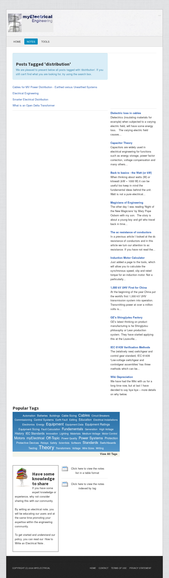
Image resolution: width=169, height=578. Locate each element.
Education (85, 420)
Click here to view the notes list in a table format (87, 470)
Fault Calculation (50, 429)
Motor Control (109, 433)
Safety (53, 442)
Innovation (52, 433)
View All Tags (108, 454)
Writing (100, 448)
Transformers (63, 448)
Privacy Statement (140, 568)
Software (76, 442)
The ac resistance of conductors (130, 232)
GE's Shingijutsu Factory (126, 317)
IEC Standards (35, 433)
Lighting (64, 433)
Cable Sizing (69, 415)
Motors (19, 438)
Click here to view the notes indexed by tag (87, 486)
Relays (44, 442)
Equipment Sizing (29, 429)
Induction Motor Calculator (127, 258)
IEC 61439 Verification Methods (130, 347)
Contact (103, 568)
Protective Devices (27, 443)
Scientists (64, 442)
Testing (32, 448)
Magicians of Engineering (126, 202)
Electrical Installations (105, 419)
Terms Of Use (119, 568)
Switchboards (108, 443)
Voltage (76, 448)
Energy (40, 424)
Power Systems (91, 438)
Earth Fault (61, 419)
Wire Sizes (88, 448)
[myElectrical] (30, 22)
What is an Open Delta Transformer (34, 105)
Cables (84, 415)
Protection (111, 438)
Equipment (55, 424)
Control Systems (44, 420)
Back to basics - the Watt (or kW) (131, 173)
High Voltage (106, 429)
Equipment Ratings (97, 424)
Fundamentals (72, 429)
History (19, 433)
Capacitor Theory (121, 143)
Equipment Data (74, 424)
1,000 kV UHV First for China (128, 287)
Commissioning (23, 419)
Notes (31, 41)
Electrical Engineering (26, 93)
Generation (91, 429)
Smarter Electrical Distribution (30, 99)
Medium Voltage (91, 433)
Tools (45, 41)
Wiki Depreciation (121, 377)
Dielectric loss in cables (125, 113)
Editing (73, 419)
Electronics (28, 424)
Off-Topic (53, 438)
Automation (29, 415)
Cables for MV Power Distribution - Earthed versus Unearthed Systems (55, 87)
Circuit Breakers (100, 415)
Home (17, 41)
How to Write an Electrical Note (34, 541)
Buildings (54, 415)
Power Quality (69, 438)
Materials (75, 433)
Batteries (42, 415)
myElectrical (36, 438)
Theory (46, 447)
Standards (90, 442)
